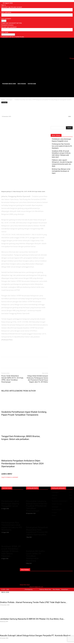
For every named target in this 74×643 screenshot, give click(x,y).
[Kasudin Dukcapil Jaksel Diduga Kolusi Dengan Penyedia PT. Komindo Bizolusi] (37, 629)
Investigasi (9, 99)
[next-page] (2, 470)
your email (4, 32)
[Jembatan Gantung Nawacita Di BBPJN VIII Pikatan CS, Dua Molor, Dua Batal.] (37, 613)
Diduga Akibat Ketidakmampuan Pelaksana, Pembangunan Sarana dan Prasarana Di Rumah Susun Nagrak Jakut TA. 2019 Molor (37, 379)
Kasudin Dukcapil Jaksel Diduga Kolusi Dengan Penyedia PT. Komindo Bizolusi (35, 635)
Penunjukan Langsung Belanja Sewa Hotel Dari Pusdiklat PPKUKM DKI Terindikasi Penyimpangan (36, 506)
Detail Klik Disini (25, 585)
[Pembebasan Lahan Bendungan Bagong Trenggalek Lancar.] (12, 495)
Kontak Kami (32, 84)
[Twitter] (8, 121)
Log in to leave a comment (9, 477)
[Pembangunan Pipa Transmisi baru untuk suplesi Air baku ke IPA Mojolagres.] (12, 516)
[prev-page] (1, 470)
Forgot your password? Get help (11, 23)
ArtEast (35, 589)
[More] (21, 121)
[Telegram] (16, 121)
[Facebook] (3, 121)
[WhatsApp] (12, 121)
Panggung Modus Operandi (16, 589)
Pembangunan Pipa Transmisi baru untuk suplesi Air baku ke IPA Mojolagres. (62, 146)
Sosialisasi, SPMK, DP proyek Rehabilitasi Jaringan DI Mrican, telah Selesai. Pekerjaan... (11, 551)
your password (6, 18)
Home (3, 99)
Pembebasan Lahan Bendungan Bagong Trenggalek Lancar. (61, 140)
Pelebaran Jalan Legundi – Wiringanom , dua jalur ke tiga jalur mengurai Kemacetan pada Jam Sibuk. (62, 163)
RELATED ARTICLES (9, 391)
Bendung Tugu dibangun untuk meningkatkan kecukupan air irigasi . (61, 171)
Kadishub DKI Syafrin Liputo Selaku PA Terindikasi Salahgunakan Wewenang (35, 556)
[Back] (17, 3)
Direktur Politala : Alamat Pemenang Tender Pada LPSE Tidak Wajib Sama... (33, 602)
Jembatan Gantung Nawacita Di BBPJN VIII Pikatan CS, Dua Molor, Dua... (32, 619)
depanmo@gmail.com (36, 587)
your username (6, 12)
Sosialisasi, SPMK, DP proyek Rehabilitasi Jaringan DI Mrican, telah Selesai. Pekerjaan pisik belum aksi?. (61, 154)
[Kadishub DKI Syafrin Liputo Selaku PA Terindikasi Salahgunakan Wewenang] (37, 545)
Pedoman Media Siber (9, 84)
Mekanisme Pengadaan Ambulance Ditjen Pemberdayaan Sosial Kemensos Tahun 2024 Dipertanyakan (22, 463)
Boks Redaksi (22, 84)
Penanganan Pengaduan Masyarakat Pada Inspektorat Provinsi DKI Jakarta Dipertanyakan (37, 531)
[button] (70, 63)
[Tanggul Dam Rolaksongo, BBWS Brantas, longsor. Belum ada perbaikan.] (24, 425)
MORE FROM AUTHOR (26, 391)
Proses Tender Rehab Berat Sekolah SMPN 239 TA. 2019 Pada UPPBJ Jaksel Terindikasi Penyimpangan (12, 379)
